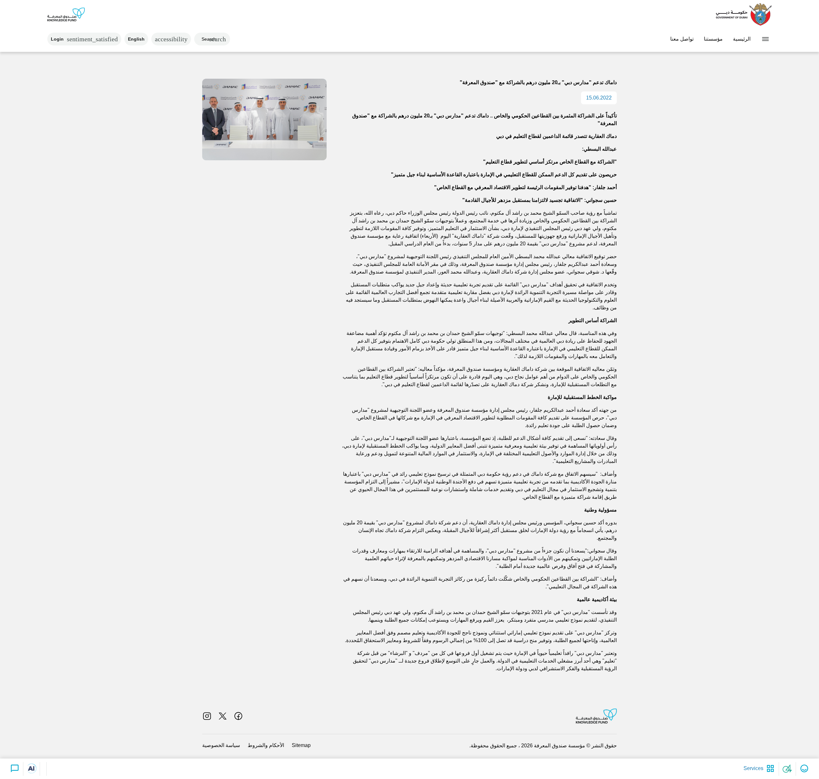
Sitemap (301, 745)
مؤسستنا (713, 39)
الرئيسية (742, 39)
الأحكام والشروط (266, 745)
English (136, 39)
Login (84, 39)
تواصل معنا (682, 39)
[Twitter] (222, 716)
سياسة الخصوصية (221, 745)
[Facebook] (238, 716)
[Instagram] (207, 716)
